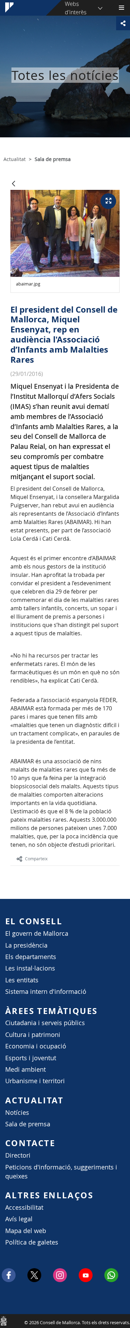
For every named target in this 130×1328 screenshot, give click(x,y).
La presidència (26, 945)
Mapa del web (25, 1231)
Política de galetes (31, 1242)
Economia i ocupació (35, 1046)
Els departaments (30, 957)
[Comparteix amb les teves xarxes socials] (123, 23)
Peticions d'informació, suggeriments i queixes (61, 1171)
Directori (18, 1155)
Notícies (17, 1113)
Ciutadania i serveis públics (45, 1023)
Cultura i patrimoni (32, 1035)
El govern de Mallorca (36, 933)
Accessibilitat (24, 1208)
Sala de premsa (27, 1124)
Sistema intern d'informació (45, 992)
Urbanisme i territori (35, 1081)
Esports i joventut (30, 1058)
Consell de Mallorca (3, 1321)
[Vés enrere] (13, 184)
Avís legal (19, 1219)
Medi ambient (25, 1069)
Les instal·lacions (30, 968)
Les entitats (21, 980)
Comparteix (36, 858)
